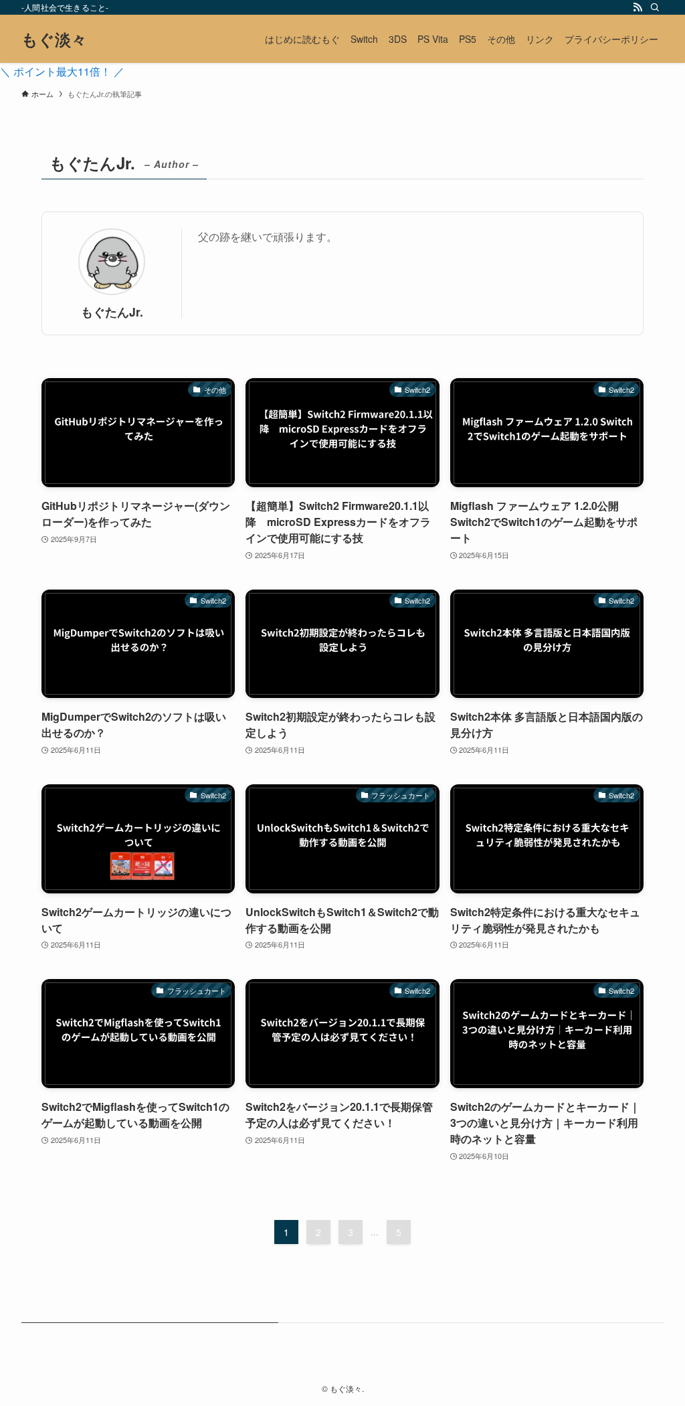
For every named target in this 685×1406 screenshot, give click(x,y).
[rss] (637, 7)
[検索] (655, 7)
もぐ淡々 (54, 39)
